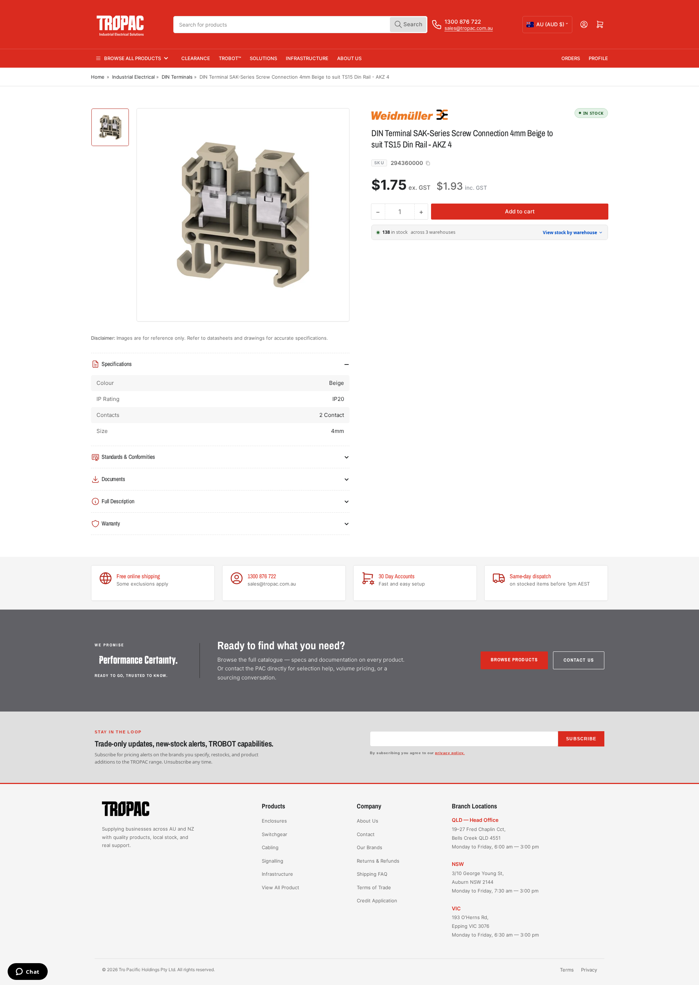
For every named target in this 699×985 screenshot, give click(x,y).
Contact (366, 834)
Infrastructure (307, 58)
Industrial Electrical (133, 77)
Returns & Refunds (378, 861)
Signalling (272, 861)
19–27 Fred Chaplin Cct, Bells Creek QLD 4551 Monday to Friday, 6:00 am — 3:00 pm (495, 838)
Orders (570, 58)
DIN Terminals (177, 77)
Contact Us (579, 660)
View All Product (280, 887)
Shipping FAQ (372, 874)
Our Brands (369, 847)
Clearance (195, 58)
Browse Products (514, 660)
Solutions (263, 58)
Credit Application (377, 900)
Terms (567, 970)
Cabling (270, 847)
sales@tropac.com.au (469, 28)
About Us (349, 58)
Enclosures (274, 821)
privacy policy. (450, 753)
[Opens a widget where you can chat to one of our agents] (27, 972)
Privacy (589, 970)
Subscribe (581, 738)
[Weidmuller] (422, 114)
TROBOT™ (230, 58)
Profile (598, 58)
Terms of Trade (374, 887)
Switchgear (274, 834)
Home (97, 77)
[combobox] (300, 24)
